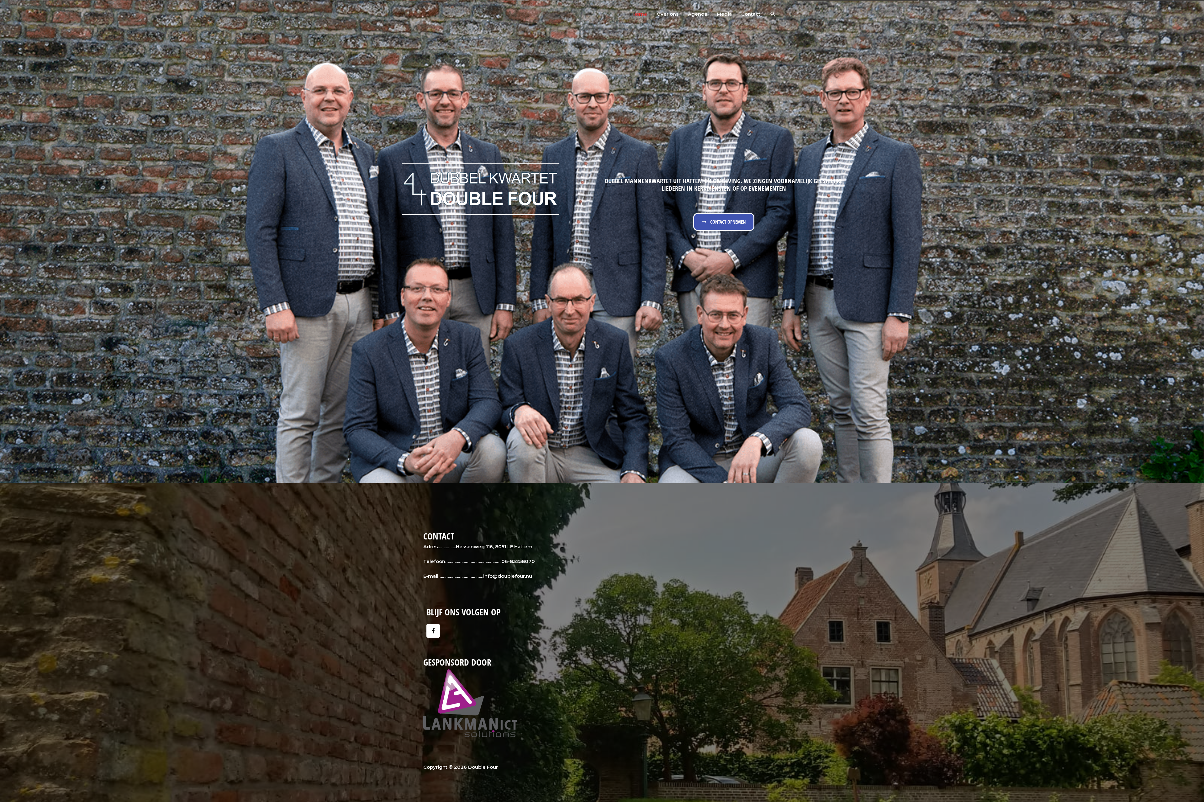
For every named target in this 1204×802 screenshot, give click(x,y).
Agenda (697, 14)
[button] (773, 14)
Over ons (668, 14)
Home (639, 14)
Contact (750, 14)
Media (724, 14)
